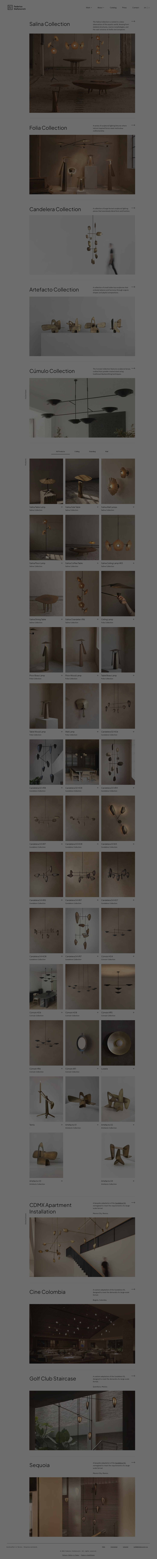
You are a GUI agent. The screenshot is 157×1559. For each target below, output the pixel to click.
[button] (105, 762)
